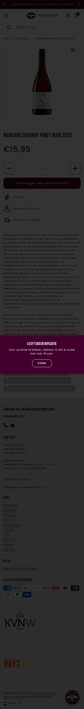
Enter (42, 363)
